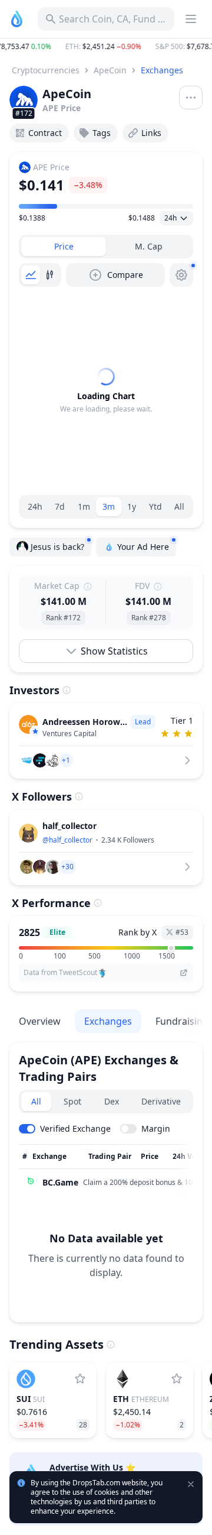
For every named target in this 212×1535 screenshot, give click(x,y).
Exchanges (162, 70)
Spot (72, 1101)
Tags (101, 132)
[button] (106, 46)
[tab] (63, 246)
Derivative (161, 1101)
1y (131, 506)
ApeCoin (110, 70)
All (179, 506)
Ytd (155, 506)
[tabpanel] (106, 390)
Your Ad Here (143, 546)
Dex (111, 1101)
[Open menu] (191, 97)
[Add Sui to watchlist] (80, 1378)
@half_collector (67, 840)
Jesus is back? (57, 546)
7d (60, 506)
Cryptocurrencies (46, 70)
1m (84, 506)
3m (108, 506)
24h (35, 506)
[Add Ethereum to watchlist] (176, 1378)
